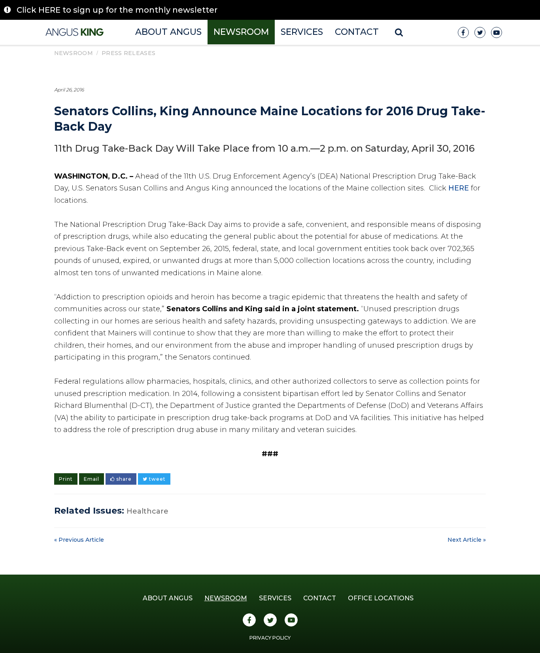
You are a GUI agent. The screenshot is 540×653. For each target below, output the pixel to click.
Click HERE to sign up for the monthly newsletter (117, 10)
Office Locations (380, 598)
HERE (458, 188)
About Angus (168, 32)
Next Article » (466, 539)
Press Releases (128, 53)
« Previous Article (79, 539)
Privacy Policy (270, 638)
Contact (357, 32)
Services (302, 32)
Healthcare (147, 511)
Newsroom (241, 32)
